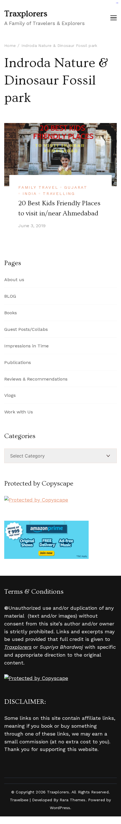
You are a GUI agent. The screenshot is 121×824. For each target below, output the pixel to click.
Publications (17, 362)
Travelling (59, 193)
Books (10, 312)
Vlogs (10, 395)
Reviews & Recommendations (36, 379)
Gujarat (76, 187)
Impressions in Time (26, 346)
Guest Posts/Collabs (26, 329)
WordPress (60, 807)
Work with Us (18, 412)
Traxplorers (25, 14)
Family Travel (38, 187)
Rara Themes (72, 800)
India (30, 193)
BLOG (10, 296)
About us (14, 279)
